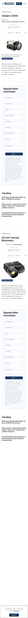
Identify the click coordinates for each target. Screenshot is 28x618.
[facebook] (9, 32)
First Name (8, 97)
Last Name (8, 103)
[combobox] (14, 142)
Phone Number (9, 115)
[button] (3, 4)
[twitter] (14, 32)
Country (8, 139)
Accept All (14, 615)
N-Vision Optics (17, 244)
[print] (25, 32)
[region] (14, 612)
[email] (19, 32)
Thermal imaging (6, 11)
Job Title (8, 127)
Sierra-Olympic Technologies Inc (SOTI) (13, 21)
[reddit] (16, 32)
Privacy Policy (16, 611)
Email (7, 109)
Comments (8, 145)
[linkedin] (11, 32)
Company (7, 121)
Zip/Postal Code (9, 133)
